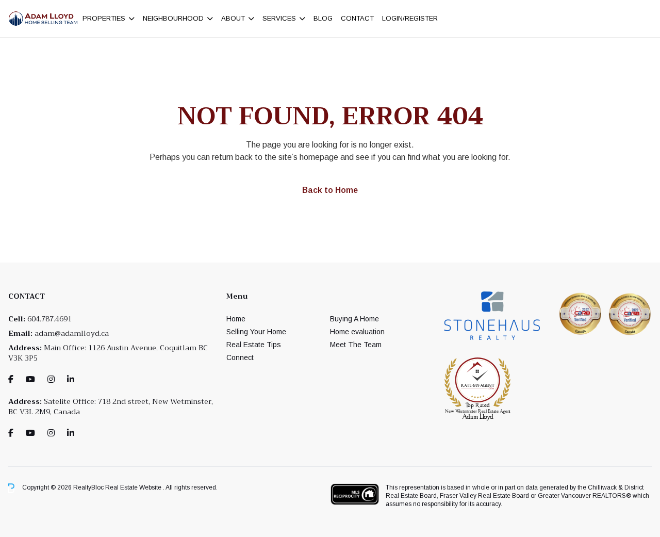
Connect (240, 357)
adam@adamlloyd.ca (72, 333)
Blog (323, 18)
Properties (103, 18)
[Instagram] (51, 379)
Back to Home (330, 190)
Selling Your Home (256, 332)
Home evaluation (357, 332)
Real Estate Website (134, 488)
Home (235, 319)
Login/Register (410, 18)
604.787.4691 (49, 319)
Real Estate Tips (253, 344)
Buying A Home (354, 319)
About (233, 18)
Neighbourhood (173, 18)
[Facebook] (10, 379)
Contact (357, 18)
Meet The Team (356, 344)
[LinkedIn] (70, 379)
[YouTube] (30, 379)
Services (279, 18)
